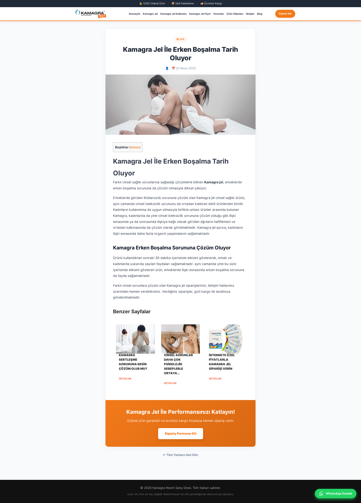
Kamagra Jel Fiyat (200, 13)
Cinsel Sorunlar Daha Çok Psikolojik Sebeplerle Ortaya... (178, 364)
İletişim (250, 13)
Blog (259, 13)
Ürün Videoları (235, 13)
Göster (135, 147)
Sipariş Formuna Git (180, 433)
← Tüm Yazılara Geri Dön (180, 455)
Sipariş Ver (285, 13)
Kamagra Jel (150, 13)
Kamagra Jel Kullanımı (173, 13)
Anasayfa (134, 13)
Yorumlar (218, 13)
